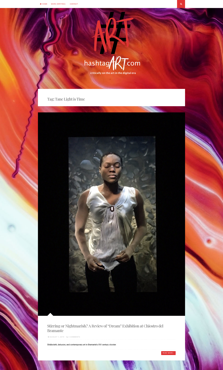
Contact (74, 4)
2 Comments (74, 337)
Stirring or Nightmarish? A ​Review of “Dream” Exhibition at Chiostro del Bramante (105, 328)
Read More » (168, 353)
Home (44, 4)
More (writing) (58, 4)
